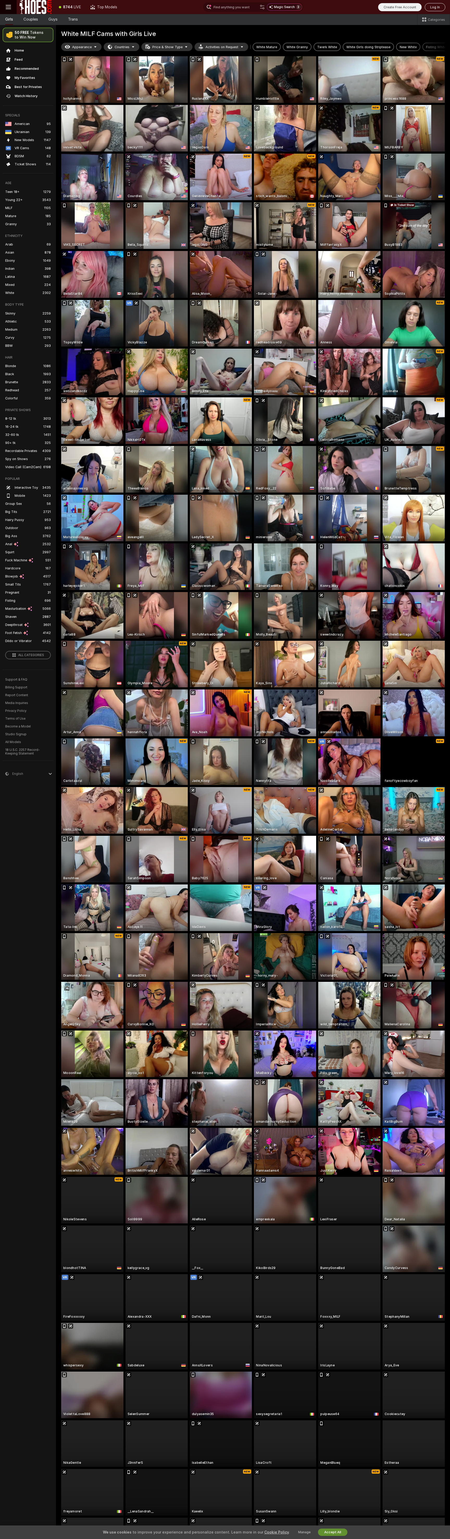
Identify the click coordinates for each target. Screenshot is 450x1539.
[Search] (262, 7)
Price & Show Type (167, 47)
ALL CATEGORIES (31, 655)
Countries (122, 47)
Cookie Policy (276, 1532)
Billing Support (16, 687)
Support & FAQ (16, 679)
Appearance (82, 47)
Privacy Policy (16, 711)
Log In (435, 7)
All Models (13, 742)
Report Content (16, 695)
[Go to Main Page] (35, 7)
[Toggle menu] (8, 7)
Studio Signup (16, 734)
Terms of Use (15, 718)
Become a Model (18, 726)
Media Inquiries (16, 703)
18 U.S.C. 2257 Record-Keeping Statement (22, 751)
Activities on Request (221, 47)
